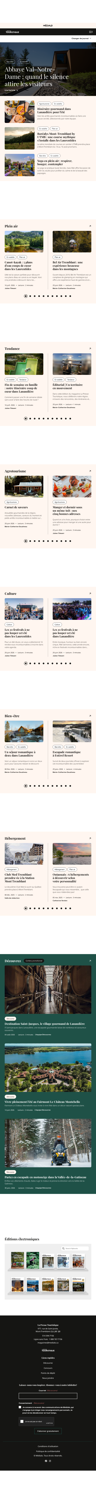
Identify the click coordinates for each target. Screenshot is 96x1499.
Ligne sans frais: (48, 1339)
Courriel (48, 1391)
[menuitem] (81, 38)
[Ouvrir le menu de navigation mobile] (91, 32)
